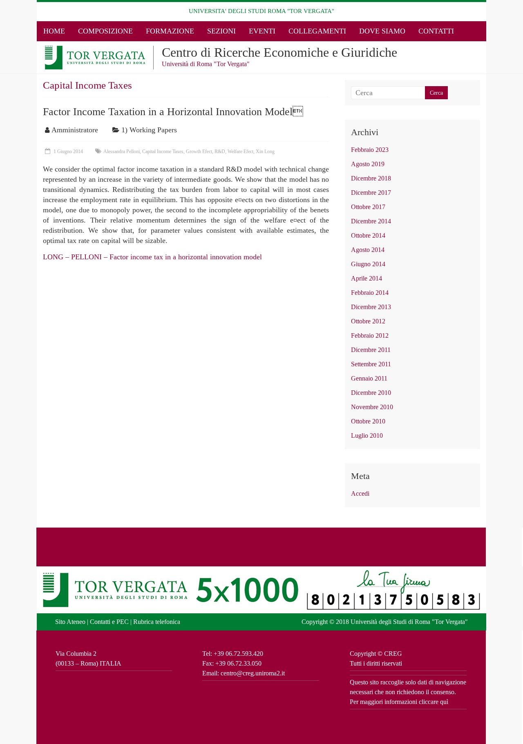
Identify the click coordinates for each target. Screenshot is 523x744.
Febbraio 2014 (370, 292)
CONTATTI (436, 31)
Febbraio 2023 (370, 149)
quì (444, 701)
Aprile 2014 (366, 278)
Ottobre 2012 (368, 321)
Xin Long (265, 151)
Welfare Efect (240, 151)
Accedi (360, 493)
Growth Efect (199, 151)
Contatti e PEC (109, 621)
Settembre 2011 (371, 364)
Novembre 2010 (372, 406)
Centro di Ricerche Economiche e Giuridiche (279, 52)
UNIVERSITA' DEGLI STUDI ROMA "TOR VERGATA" (261, 11)
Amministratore (74, 130)
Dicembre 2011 (371, 349)
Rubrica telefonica (156, 621)
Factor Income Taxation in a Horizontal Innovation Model (173, 112)
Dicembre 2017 (371, 192)
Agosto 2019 (367, 163)
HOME (54, 31)
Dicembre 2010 (371, 392)
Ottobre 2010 (368, 421)
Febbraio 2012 (370, 335)
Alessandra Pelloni (121, 151)
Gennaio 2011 (369, 378)
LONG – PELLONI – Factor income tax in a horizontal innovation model (152, 257)
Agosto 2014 (367, 249)
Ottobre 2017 (368, 206)
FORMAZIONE (170, 31)
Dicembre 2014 (371, 221)
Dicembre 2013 (371, 306)
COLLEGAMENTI (317, 31)
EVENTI (262, 31)
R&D (220, 151)
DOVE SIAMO (382, 31)
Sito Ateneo (70, 621)
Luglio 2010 (367, 435)
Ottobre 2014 (368, 235)
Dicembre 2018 (371, 178)
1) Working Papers (149, 130)
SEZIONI (221, 31)
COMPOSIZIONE (105, 31)
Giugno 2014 (368, 264)
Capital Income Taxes (162, 151)
